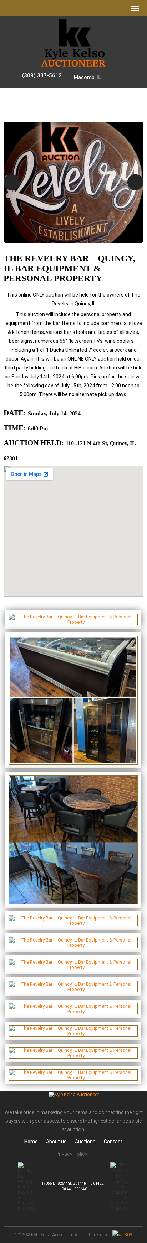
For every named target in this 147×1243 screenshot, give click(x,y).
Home (31, 1141)
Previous (12, 182)
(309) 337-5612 (42, 75)
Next (135, 182)
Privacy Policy (71, 1154)
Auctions (85, 1141)
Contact (113, 1141)
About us (56, 1141)
